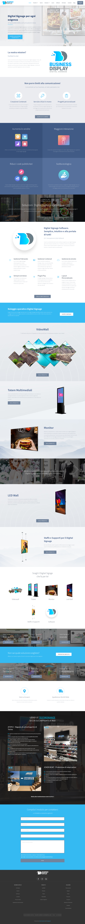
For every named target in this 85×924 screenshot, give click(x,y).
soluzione (25, 653)
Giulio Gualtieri (42, 921)
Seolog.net (48, 921)
